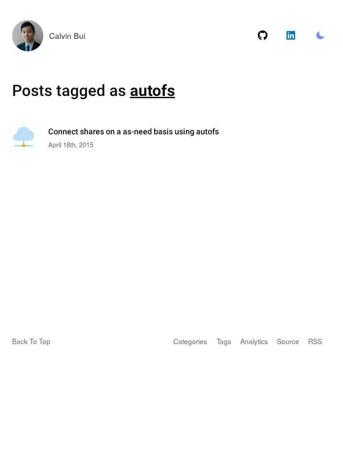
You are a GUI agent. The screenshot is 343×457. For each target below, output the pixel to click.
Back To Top (31, 341)
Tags (224, 341)
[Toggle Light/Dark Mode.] (320, 36)
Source (288, 341)
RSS (315, 341)
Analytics (254, 341)
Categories (190, 341)
